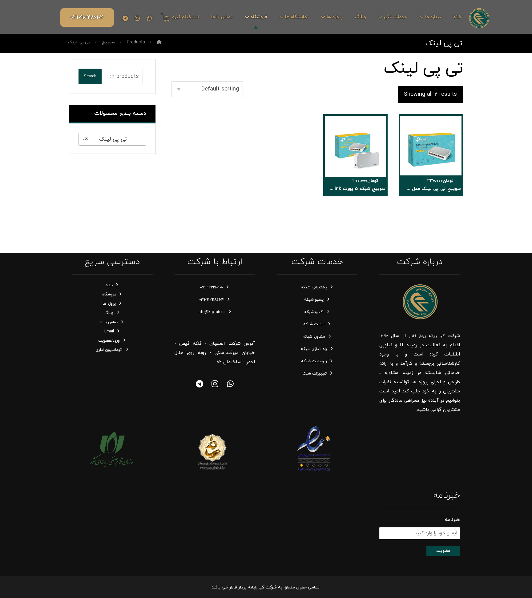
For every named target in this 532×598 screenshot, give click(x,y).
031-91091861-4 (211, 300)
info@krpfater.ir (212, 312)
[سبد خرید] (165, 17)
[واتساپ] (230, 383)
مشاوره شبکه (314, 336)
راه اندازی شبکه (314, 349)
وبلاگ (109, 313)
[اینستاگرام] (137, 18)
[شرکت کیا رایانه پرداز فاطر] (479, 18)
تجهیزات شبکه (314, 373)
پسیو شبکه (314, 300)
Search (90, 76)
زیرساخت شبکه (314, 361)
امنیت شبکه (313, 324)
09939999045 (211, 287)
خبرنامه (452, 519)
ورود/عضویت (109, 340)
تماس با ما (109, 322)
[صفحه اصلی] (159, 42)
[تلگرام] (125, 18)
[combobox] (112, 139)
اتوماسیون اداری (109, 350)
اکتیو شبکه (314, 312)
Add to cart (440, 158)
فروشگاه (109, 294)
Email (109, 331)
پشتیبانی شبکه (314, 287)
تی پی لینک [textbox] (114, 139)
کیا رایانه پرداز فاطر (427, 336)
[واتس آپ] (149, 18)
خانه (109, 285)
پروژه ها (109, 304)
